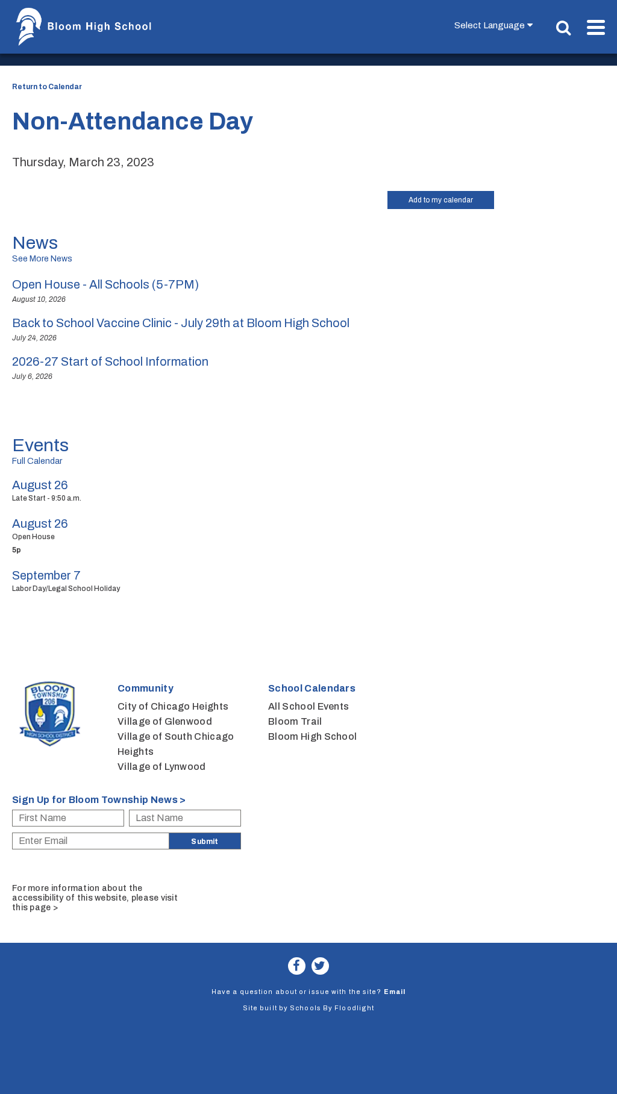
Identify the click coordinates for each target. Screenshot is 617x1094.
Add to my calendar (441, 200)
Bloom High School (312, 736)
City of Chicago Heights (172, 706)
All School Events (308, 706)
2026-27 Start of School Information (110, 361)
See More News (42, 258)
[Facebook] (296, 966)
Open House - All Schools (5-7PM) (105, 284)
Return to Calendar (47, 87)
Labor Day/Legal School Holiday (66, 588)
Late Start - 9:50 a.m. (46, 498)
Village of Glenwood (164, 721)
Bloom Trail (295, 721)
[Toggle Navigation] (596, 27)
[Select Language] (496, 25)
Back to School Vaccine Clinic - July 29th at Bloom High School (180, 323)
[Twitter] (320, 966)
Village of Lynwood (161, 766)
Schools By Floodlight (332, 1007)
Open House (33, 537)
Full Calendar (37, 461)
